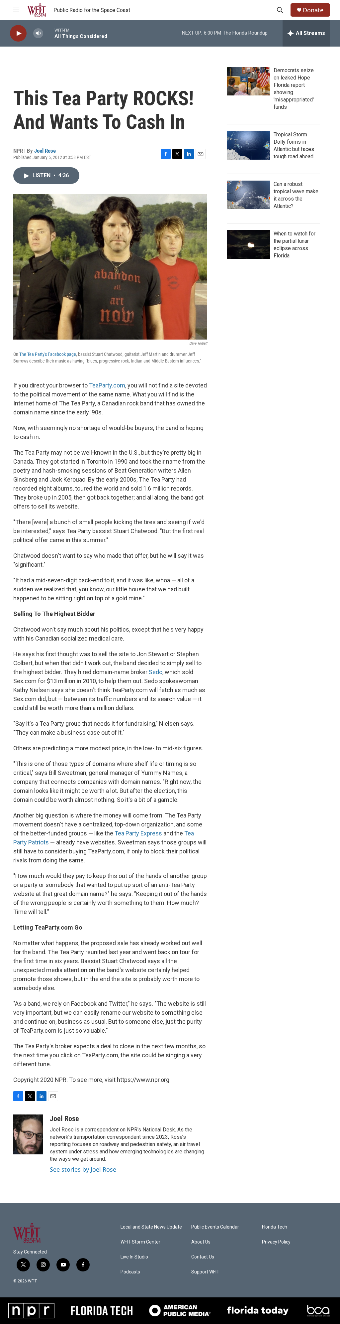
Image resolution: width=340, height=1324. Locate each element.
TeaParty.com (107, 385)
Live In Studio (134, 1256)
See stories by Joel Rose (83, 1169)
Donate (313, 10)
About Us (201, 1242)
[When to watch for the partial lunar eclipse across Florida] (248, 244)
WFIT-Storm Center (140, 1242)
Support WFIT (205, 1271)
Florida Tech (274, 1227)
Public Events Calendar (215, 1227)
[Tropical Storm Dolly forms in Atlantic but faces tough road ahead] (248, 145)
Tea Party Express (138, 833)
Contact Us (202, 1256)
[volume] (38, 33)
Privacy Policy (276, 1242)
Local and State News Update (151, 1227)
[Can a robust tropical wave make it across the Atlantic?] (248, 195)
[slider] (49, 33)
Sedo (155, 671)
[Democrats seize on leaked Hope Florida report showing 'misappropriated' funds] (248, 81)
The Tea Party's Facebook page (47, 354)
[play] (18, 33)
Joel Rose (45, 150)
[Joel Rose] (28, 1134)
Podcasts (130, 1271)
